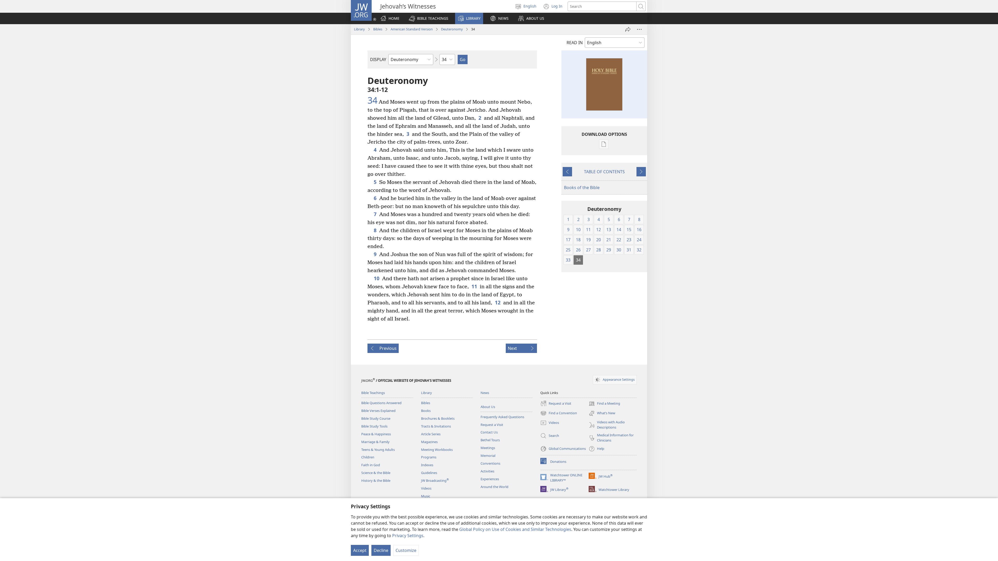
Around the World (494, 486)
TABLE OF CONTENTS (604, 172)
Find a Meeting (604, 404)
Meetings (488, 447)
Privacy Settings (407, 535)
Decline (381, 550)
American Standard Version (412, 29)
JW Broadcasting (435, 480)
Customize (406, 550)
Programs (428, 457)
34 (372, 100)
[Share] (628, 29)
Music (425, 496)
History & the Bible (375, 480)
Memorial (488, 455)
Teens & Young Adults (378, 449)
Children (367, 457)
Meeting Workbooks (437, 449)
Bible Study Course (375, 418)
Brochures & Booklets (438, 418)
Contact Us (489, 432)
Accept (359, 550)
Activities (487, 471)
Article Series (431, 434)
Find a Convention (558, 413)
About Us (488, 406)
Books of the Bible (582, 187)
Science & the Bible (375, 472)
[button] (428, 18)
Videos (426, 488)
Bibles (377, 29)
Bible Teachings (373, 392)
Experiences (490, 479)
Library (359, 29)
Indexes (427, 465)
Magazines (429, 441)
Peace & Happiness (376, 434)
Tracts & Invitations (436, 426)
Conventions (490, 463)
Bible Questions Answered (381, 402)
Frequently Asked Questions (502, 417)
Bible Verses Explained (378, 410)
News (485, 392)
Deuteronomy (452, 29)
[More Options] (639, 29)
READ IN (575, 42)
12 (498, 302)
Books (426, 410)
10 (376, 278)
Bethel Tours (490, 440)
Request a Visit (492, 424)
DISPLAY (378, 59)
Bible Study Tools (374, 426)
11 (474, 286)
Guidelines (429, 472)
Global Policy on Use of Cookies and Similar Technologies (515, 529)
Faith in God (370, 465)
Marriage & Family (375, 441)
